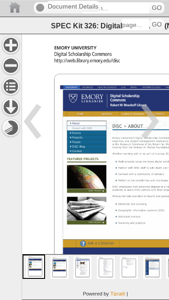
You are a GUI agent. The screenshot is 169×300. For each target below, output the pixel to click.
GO (156, 7)
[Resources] (11, 107)
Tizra (117, 293)
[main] (95, 167)
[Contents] (11, 86)
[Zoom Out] (11, 66)
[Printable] (11, 128)
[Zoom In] (11, 45)
